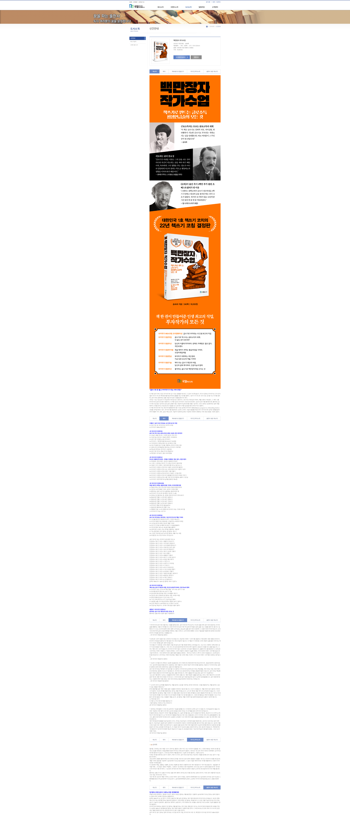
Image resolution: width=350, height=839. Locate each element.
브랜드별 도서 (134, 45)
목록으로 (196, 57)
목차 (164, 71)
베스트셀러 (133, 41)
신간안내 (132, 38)
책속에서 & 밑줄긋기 (178, 71)
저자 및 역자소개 (195, 71)
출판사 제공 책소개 (212, 71)
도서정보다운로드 (180, 57)
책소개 (154, 71)
